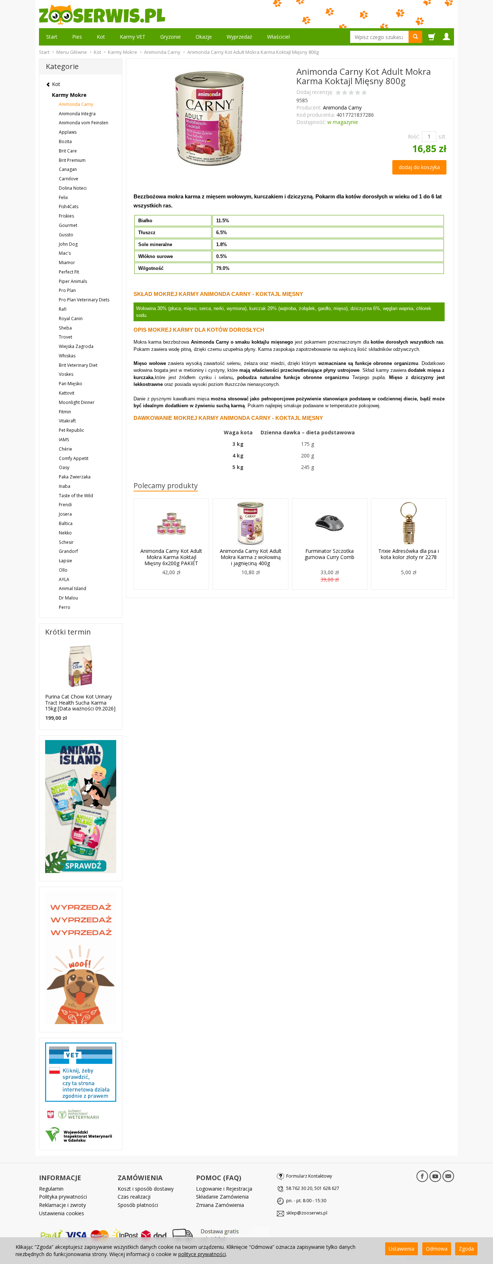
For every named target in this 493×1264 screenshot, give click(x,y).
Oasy (64, 467)
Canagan (68, 169)
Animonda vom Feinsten (83, 123)
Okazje (204, 36)
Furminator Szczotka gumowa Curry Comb (329, 553)
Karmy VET (132, 36)
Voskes (66, 374)
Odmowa (437, 1248)
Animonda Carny (342, 107)
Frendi (65, 505)
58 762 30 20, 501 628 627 (312, 1188)
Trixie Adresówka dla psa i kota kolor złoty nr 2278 (408, 553)
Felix (63, 197)
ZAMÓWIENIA (140, 1177)
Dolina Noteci (73, 188)
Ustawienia (401, 1248)
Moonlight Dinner (77, 402)
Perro (64, 607)
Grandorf (68, 551)
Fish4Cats (68, 206)
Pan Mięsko (70, 384)
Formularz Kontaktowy (309, 1176)
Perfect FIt (69, 272)
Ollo (63, 570)
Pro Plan (67, 290)
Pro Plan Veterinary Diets (84, 300)
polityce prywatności (202, 1254)
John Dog (68, 244)
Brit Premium (72, 160)
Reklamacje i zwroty (62, 1204)
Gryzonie (170, 36)
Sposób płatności (138, 1204)
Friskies (66, 216)
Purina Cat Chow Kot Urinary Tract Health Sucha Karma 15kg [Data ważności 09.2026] (80, 702)
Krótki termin (68, 632)
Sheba (65, 328)
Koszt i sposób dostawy (146, 1188)
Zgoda (466, 1248)
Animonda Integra (77, 114)
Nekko (65, 533)
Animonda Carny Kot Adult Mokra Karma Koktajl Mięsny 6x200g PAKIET (171, 557)
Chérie (65, 449)
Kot (101, 36)
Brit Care (68, 151)
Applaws (68, 132)
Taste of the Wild (76, 496)
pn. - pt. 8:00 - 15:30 (306, 1201)
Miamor (67, 262)
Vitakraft (67, 421)
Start (51, 36)
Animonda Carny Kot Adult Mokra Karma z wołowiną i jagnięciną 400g (251, 557)
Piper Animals (73, 281)
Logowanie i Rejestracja (224, 1188)
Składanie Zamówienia (222, 1196)
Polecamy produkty (166, 485)
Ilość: (414, 136)
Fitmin (65, 412)
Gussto (66, 235)
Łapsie (65, 561)
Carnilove (68, 179)
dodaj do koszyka (419, 167)
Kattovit (66, 393)
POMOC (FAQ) (218, 1177)
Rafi (62, 309)
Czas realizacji (134, 1196)
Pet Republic (71, 430)
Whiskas (67, 356)
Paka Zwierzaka (75, 477)
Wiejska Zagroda (76, 346)
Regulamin (51, 1188)
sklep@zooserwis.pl (306, 1213)
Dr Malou (68, 598)
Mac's (65, 253)
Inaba (64, 486)
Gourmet (68, 225)
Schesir (66, 542)
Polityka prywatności (63, 1196)
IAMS (64, 440)
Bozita (65, 141)
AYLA (64, 579)
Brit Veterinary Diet (78, 365)
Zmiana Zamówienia (220, 1204)
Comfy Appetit (73, 458)
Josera (65, 514)
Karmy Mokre (69, 94)
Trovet (65, 337)
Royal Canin (71, 318)
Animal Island (72, 588)
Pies (77, 36)
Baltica (66, 523)
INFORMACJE (60, 1177)
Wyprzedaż (239, 36)
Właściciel (278, 36)
